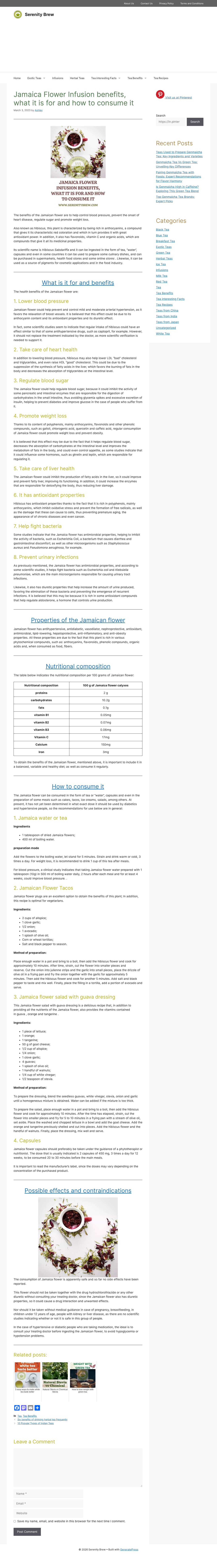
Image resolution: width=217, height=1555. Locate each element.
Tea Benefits (135, 78)
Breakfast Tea (165, 241)
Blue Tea (162, 235)
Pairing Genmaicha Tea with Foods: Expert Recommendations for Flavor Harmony (178, 177)
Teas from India (166, 316)
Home (17, 78)
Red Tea (161, 281)
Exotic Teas (34, 78)
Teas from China (167, 310)
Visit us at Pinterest (178, 97)
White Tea (163, 333)
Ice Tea (161, 264)
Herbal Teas (77, 78)
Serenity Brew (39, 14)
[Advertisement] (108, 47)
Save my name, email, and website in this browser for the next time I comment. (71, 1521)
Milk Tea (161, 276)
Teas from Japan (167, 322)
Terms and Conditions (191, 3)
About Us (129, 3)
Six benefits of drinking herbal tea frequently (42, 1419)
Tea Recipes (161, 78)
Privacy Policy (166, 3)
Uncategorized (166, 328)
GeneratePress (129, 1549)
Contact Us (147, 3)
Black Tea (162, 229)
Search (160, 115)
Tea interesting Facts (103, 78)
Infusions (57, 78)
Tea (19, 1415)
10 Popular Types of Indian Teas (35, 1423)
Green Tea (163, 252)
